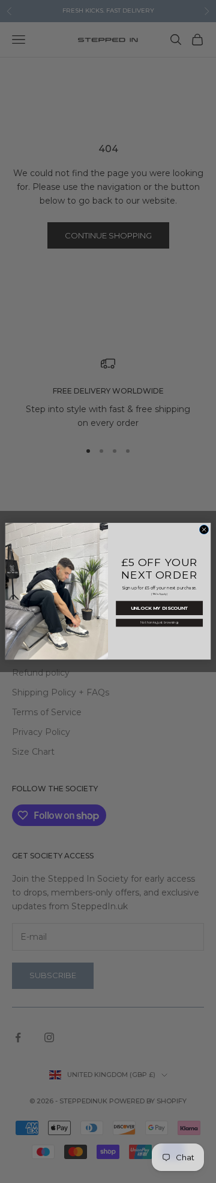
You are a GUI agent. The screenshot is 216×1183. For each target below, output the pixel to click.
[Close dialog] (203, 529)
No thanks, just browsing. (159, 623)
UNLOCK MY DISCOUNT (159, 609)
